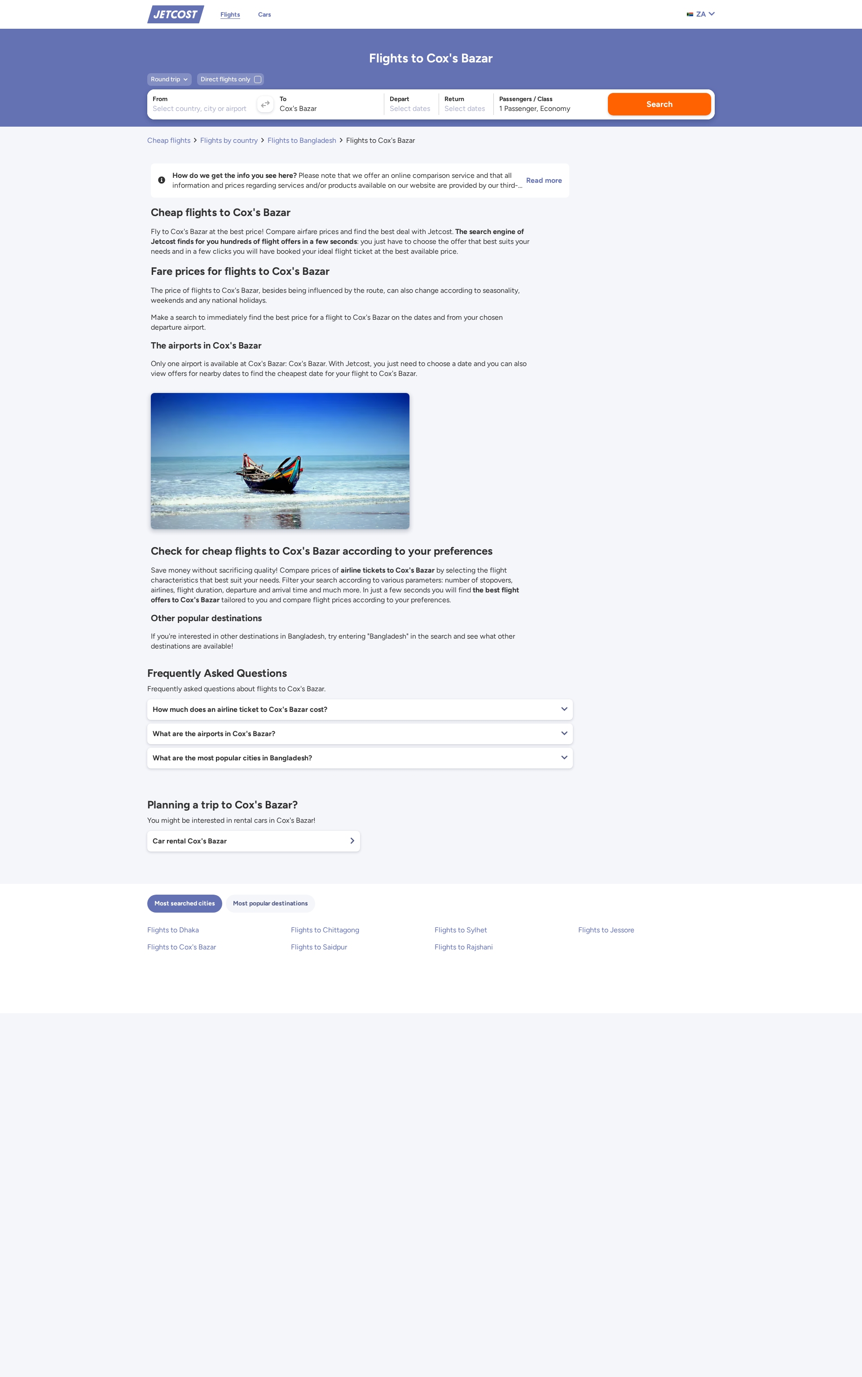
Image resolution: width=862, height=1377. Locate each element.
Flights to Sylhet (461, 930)
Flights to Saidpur (319, 947)
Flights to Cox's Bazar (181, 947)
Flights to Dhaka (173, 930)
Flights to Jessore (606, 930)
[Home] (175, 13)
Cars (264, 14)
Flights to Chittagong (325, 930)
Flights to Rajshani (464, 947)
